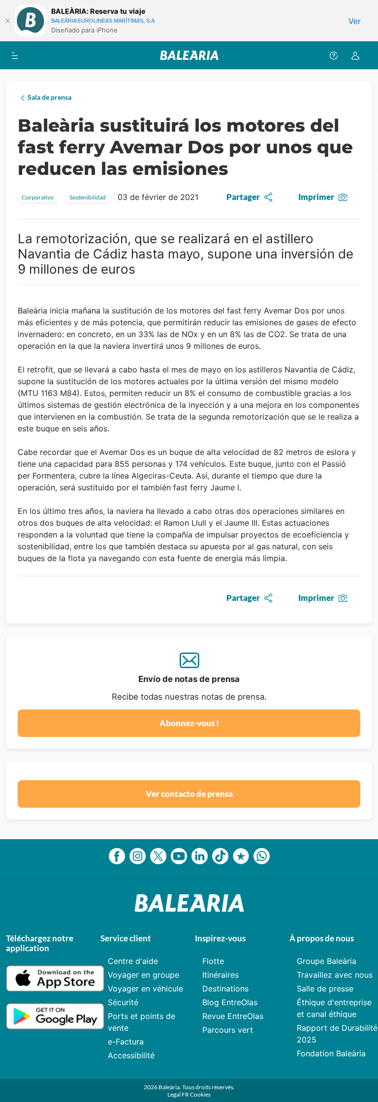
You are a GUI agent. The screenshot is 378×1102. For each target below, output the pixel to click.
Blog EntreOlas (229, 1002)
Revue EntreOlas (232, 1016)
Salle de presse (325, 988)
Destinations (225, 988)
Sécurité (123, 1002)
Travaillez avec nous (335, 975)
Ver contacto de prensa (189, 794)
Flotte (213, 961)
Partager (243, 197)
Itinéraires (220, 975)
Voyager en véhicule (145, 988)
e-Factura (126, 1041)
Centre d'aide (133, 961)
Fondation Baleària (331, 1053)
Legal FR (178, 1094)
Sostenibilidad (87, 197)
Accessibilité (131, 1055)
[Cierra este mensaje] (7, 21)
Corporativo (38, 197)
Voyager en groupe (143, 975)
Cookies (200, 1094)
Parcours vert (227, 1030)
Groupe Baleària (326, 961)
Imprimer (316, 197)
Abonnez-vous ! (189, 723)
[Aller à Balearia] (189, 55)
